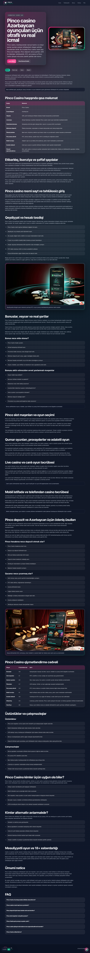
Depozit (28, 70)
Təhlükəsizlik (66, 2)
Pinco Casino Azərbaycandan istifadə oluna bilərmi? (21, 899)
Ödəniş (79, 2)
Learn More (11, 61)
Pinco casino (8, 195)
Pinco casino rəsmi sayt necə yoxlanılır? (18, 905)
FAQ (84, 2)
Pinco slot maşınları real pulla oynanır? (17, 916)
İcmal (59, 2)
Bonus (73, 2)
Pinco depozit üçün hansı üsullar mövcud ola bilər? (21, 910)
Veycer (22, 70)
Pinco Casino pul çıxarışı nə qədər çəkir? (18, 921)
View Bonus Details (23, 61)
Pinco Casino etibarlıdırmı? (14, 932)
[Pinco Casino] (10, 3)
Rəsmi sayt (14, 70)
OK (8, 949)
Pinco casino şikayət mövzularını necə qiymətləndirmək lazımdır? (25, 926)
